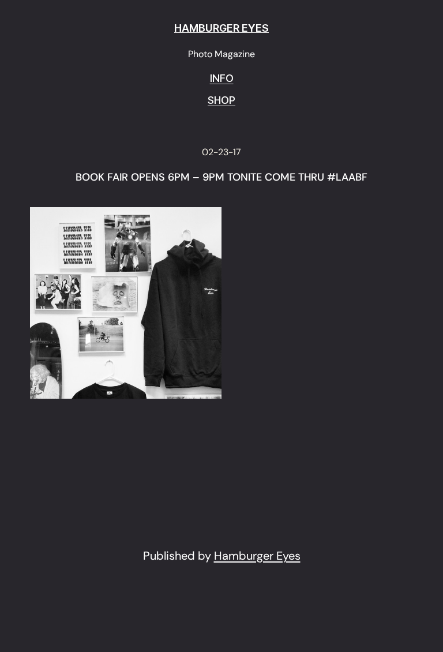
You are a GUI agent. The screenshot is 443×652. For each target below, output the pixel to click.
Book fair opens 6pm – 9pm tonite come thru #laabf (221, 177)
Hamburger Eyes (257, 555)
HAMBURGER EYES (221, 28)
